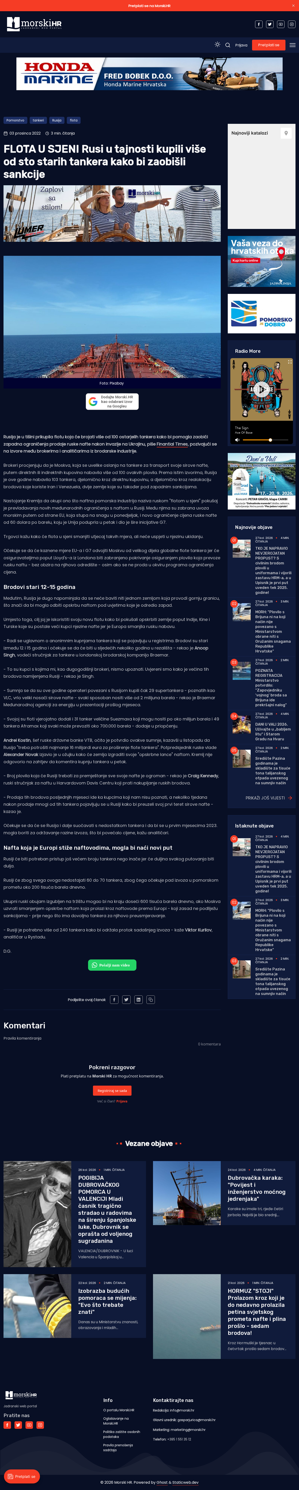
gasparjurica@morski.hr (197, 1420)
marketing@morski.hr (188, 1429)
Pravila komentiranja (22, 1038)
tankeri (38, 120)
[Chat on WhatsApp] (112, 965)
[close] (293, 5)
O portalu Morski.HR (118, 1410)
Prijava (241, 45)
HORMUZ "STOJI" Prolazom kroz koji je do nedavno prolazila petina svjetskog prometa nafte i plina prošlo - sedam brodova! (257, 1312)
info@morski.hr (182, 1410)
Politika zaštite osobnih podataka (121, 1434)
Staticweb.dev (185, 1482)
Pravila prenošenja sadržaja (118, 1447)
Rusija (56, 120)
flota (74, 120)
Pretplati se (268, 45)
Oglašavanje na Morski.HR (116, 1421)
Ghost (162, 1482)
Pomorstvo (15, 120)
